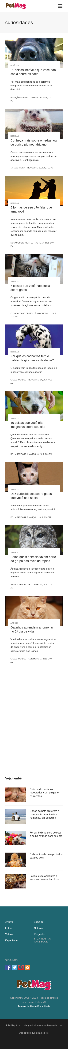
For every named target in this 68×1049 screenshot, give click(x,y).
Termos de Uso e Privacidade (34, 1006)
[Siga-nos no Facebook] (8, 967)
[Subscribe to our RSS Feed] (27, 967)
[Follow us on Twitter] (14, 967)
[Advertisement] (34, 720)
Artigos (14, 281)
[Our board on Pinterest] (21, 967)
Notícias (14, 65)
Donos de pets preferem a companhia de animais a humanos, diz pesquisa (44, 814)
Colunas (38, 921)
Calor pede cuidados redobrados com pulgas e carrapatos (44, 792)
